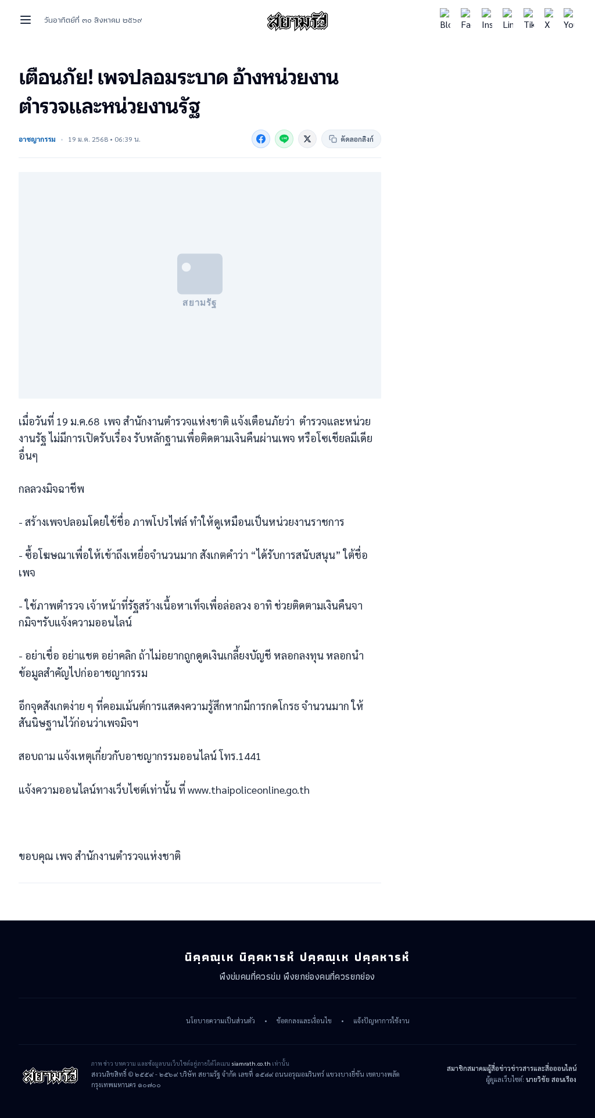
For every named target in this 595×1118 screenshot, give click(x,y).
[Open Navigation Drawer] (25, 19)
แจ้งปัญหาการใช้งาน (381, 1021)
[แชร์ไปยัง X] (307, 139)
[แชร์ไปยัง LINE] (284, 139)
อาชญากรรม (37, 139)
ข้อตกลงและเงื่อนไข (304, 1021)
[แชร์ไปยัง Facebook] (261, 139)
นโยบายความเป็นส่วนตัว (220, 1021)
